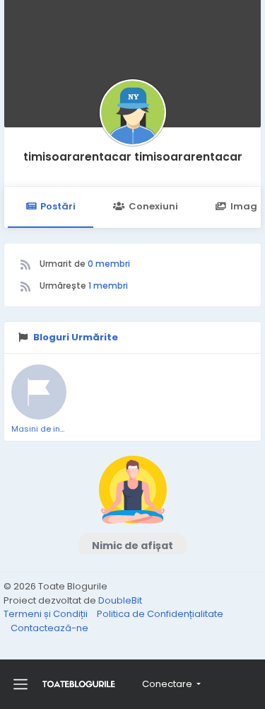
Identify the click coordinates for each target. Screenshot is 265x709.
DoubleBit (120, 600)
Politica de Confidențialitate (160, 614)
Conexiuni (153, 206)
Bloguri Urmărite (75, 337)
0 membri (109, 264)
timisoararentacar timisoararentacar (132, 156)
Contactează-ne (49, 628)
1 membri (108, 285)
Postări (58, 206)
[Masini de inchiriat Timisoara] (38, 392)
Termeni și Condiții (47, 614)
